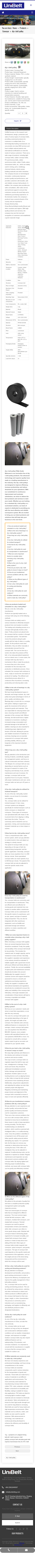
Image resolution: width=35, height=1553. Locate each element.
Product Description (12, 128)
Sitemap (21, 1543)
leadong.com (18, 1545)
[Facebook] (16, 1529)
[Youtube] (27, 1529)
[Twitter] (23, 1529)
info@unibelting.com (13, 1492)
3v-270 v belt (25, 1441)
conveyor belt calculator (17, 1439)
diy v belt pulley (11, 1457)
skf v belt (10, 1437)
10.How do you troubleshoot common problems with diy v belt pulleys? (17, 574)
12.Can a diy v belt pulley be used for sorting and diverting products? (17, 586)
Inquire (16, 121)
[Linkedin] (20, 1529)
